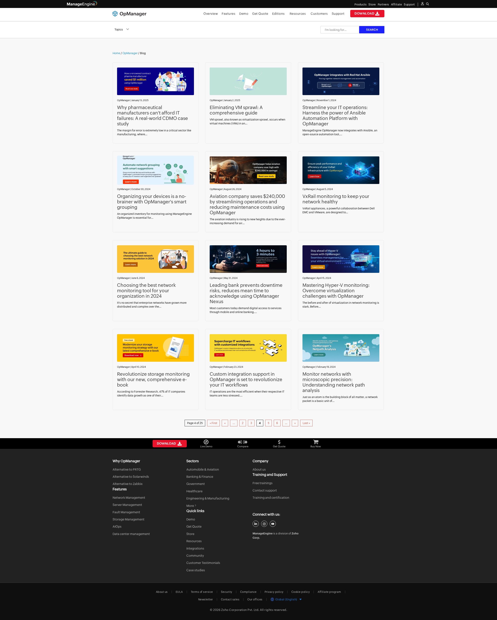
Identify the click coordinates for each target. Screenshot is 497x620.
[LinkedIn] (256, 524)
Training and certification (271, 497)
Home (117, 53)
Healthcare (194, 491)
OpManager (130, 53)
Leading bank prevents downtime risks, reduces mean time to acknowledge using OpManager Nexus (246, 293)
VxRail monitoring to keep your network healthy (335, 199)
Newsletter (205, 599)
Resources (298, 14)
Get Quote (260, 14)
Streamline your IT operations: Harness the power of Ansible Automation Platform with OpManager (335, 115)
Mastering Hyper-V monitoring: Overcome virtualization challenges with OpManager (336, 291)
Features (228, 14)
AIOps (117, 526)
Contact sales (230, 599)
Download (364, 13)
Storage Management (128, 519)
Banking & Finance (199, 477)
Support (338, 14)
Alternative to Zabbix (127, 484)
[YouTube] (273, 524)
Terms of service (202, 592)
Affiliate (396, 4)
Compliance (248, 592)
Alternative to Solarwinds (131, 477)
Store (372, 4)
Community (195, 556)
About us (259, 469)
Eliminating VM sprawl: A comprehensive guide (236, 110)
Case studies (195, 570)
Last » (306, 423)
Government (195, 484)
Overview (210, 14)
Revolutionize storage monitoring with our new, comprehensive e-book (153, 379)
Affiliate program (329, 592)
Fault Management (126, 512)
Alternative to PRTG (127, 469)
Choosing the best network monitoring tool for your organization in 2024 (146, 291)
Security (226, 592)
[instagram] (264, 524)
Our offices (254, 599)
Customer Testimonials (203, 563)
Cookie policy (300, 592)
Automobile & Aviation (202, 469)
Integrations (195, 548)
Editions (278, 14)
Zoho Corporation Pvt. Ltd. (240, 609)
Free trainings (263, 483)
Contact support (265, 490)
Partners (383, 4)
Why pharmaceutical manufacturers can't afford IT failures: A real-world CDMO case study (152, 115)
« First (213, 423)
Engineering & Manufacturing (207, 498)
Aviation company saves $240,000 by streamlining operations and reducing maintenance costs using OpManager (247, 204)
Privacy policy (274, 592)
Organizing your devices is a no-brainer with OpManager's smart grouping (151, 202)
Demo (243, 14)
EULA (179, 592)
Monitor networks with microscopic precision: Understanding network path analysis (333, 382)
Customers (319, 14)
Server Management (127, 505)
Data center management (131, 534)
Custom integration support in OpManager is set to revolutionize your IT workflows (246, 379)
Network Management (129, 497)
